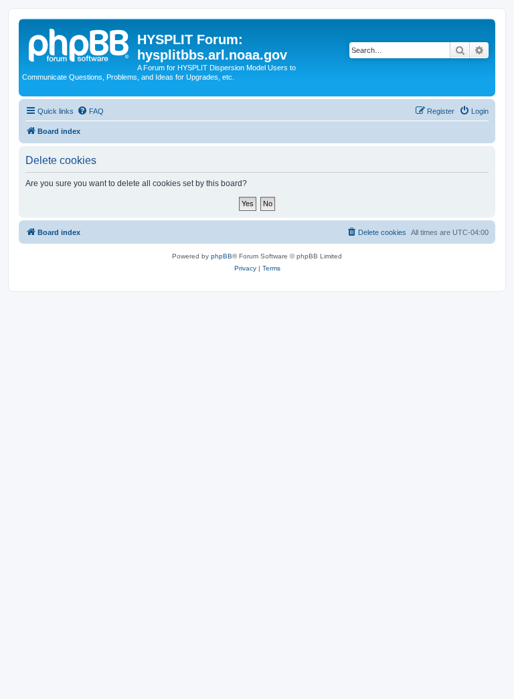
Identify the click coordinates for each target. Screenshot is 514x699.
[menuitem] (90, 111)
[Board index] (79, 43)
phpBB (221, 256)
